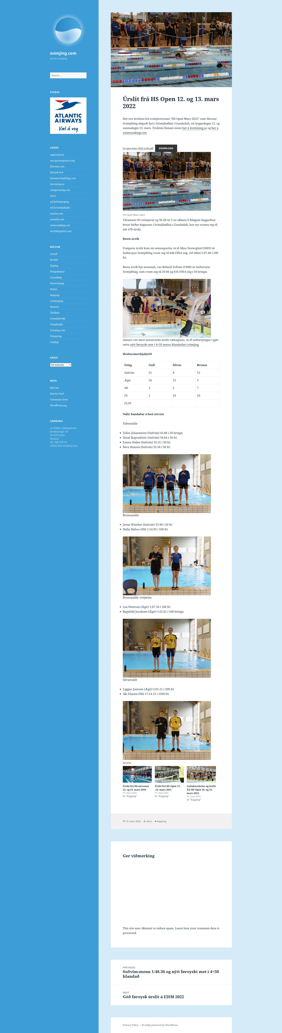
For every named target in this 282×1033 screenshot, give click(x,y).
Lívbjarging (56, 301)
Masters (54, 306)
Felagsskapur (57, 271)
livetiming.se (57, 184)
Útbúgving (56, 336)
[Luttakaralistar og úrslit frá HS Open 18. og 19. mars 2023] (201, 774)
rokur (149, 821)
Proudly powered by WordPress (160, 1025)
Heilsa (53, 289)
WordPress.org (58, 405)
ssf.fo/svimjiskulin (60, 207)
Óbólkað (54, 312)
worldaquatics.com (61, 231)
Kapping (54, 295)
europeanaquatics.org (62, 160)
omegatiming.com (60, 190)
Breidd (54, 259)
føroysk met (56, 172)
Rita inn (54, 387)
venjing (54, 342)
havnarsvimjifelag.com (63, 178)
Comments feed (59, 399)
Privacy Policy (131, 1025)
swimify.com (57, 219)
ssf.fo (53, 195)
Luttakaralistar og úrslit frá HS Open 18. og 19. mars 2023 (201, 790)
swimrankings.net (60, 225)
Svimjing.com (57, 330)
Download (166, 148)
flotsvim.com (57, 166)
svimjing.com (63, 53)
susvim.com (56, 213)
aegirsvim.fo (57, 154)
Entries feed (57, 393)
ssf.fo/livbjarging (59, 201)
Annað (53, 254)
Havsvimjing (57, 283)
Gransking (56, 277)
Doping (54, 265)
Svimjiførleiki (57, 318)
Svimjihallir (56, 324)
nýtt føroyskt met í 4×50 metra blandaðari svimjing (164, 344)
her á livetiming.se (194, 128)
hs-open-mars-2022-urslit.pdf (138, 148)
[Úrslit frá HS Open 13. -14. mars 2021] (169, 774)
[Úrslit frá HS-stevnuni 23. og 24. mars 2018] (137, 774)
